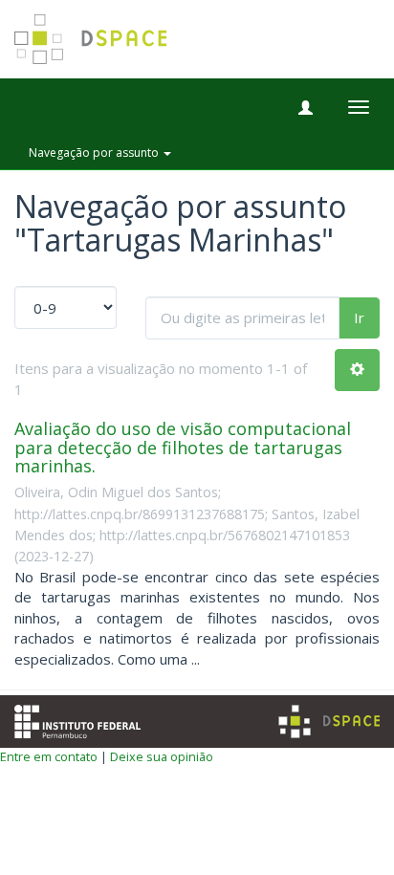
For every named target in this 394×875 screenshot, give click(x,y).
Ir (359, 317)
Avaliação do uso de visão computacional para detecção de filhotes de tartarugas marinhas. (182, 447)
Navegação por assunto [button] (95, 152)
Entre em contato (49, 756)
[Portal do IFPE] (77, 719)
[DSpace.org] (329, 721)
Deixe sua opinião (161, 756)
